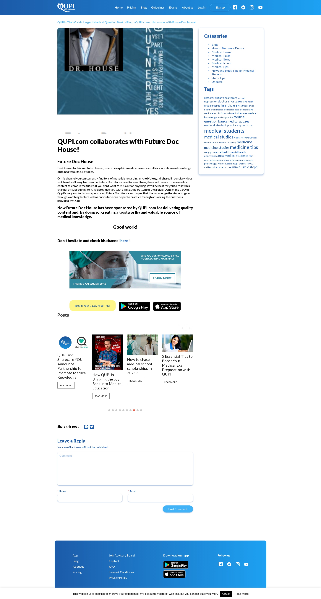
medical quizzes (238, 121)
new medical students (233, 156)
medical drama (246, 109)
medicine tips (244, 147)
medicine (244, 142)
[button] (190, 328)
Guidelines (158, 7)
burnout (241, 98)
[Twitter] (243, 7)
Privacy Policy (118, 577)
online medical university (241, 160)
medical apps (233, 109)
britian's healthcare (226, 97)
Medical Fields (221, 55)
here (124, 240)
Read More (66, 396)
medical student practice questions (228, 125)
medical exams (238, 113)
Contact (114, 561)
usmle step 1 (249, 167)
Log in (201, 7)
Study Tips (218, 78)
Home (119, 7)
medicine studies (216, 148)
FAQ (112, 566)
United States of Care (221, 167)
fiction (250, 101)
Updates (217, 81)
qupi (235, 163)
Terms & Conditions (121, 572)
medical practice (225, 117)
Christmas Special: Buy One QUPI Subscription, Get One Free (177, 363)
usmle (236, 167)
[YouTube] (260, 7)
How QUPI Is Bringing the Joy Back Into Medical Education (72, 381)
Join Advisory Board (122, 555)
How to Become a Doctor (228, 48)
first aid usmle (212, 105)
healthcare (229, 105)
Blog (144, 7)
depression (210, 101)
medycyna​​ (208, 152)
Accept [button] (226, 594)
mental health (221, 152)
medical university (227, 142)
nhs (251, 155)
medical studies (218, 136)
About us (187, 7)
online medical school (219, 160)
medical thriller (211, 142)
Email (132, 491)
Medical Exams (221, 52)
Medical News (221, 59)
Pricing (131, 7)
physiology (210, 163)
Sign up (220, 7)
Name (61, 491)
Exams (173, 7)
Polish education (225, 163)
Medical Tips (220, 66)
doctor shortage (229, 101)
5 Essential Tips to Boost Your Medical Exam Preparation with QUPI (142, 365)
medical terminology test (245, 137)
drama (244, 101)
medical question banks (224, 119)
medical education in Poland (217, 113)
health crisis (210, 109)
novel (206, 160)
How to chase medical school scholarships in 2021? (104, 366)
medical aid (221, 109)
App (75, 555)
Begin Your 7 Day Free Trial (92, 305)
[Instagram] (252, 7)
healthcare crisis (246, 106)
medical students (224, 130)
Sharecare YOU (246, 163)
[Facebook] (235, 7)
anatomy (209, 97)
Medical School (221, 63)
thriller (207, 167)
